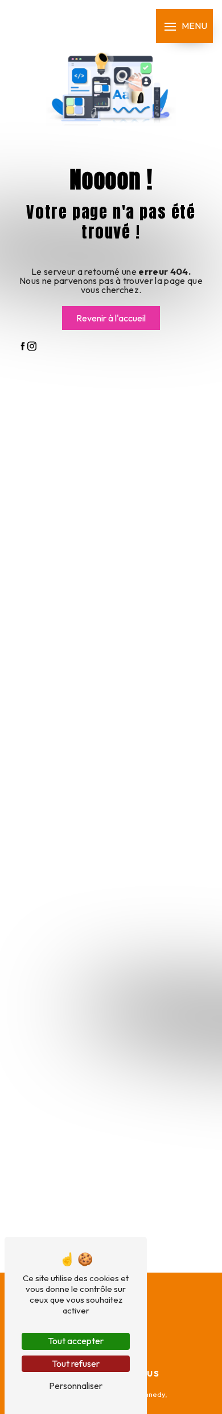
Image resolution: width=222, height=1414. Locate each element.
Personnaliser (75, 1385)
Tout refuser (76, 1363)
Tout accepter (76, 1340)
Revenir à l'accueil (111, 318)
